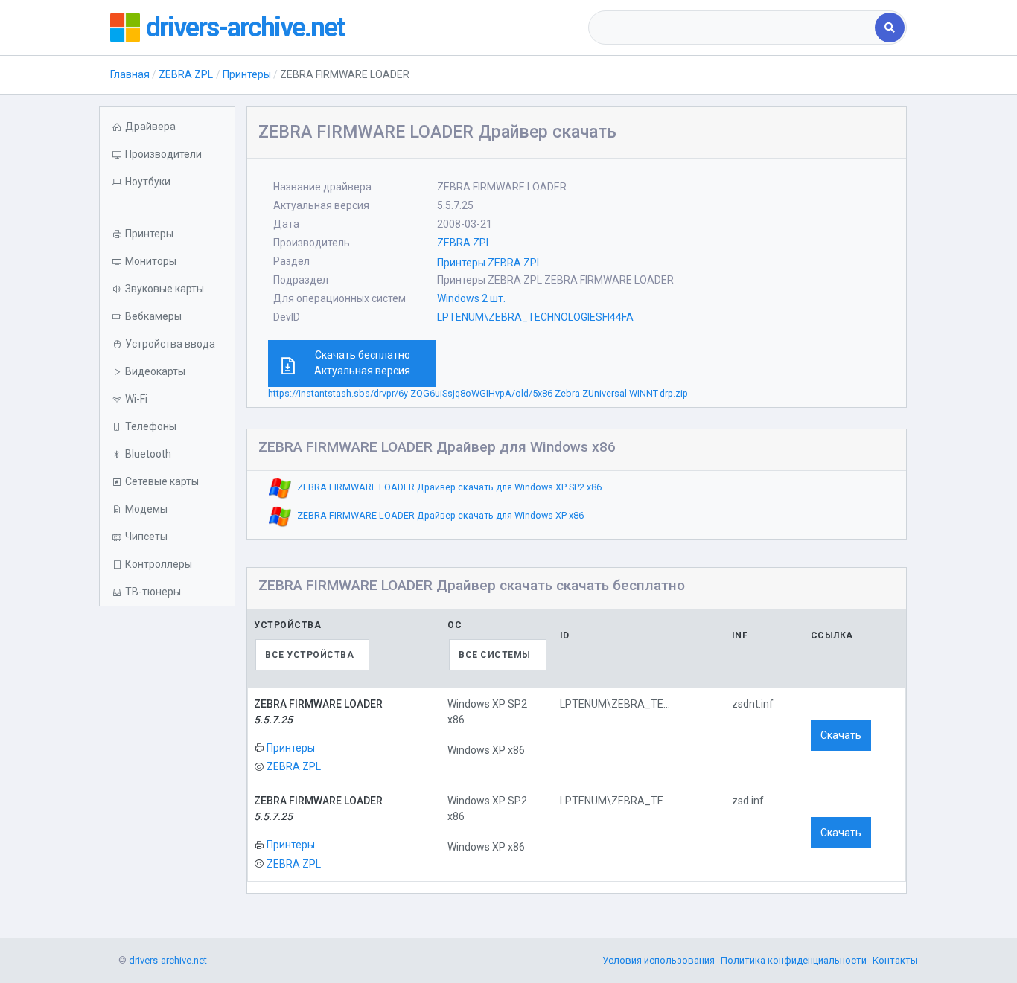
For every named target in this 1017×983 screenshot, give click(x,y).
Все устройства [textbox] (309, 655)
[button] (167, 182)
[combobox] (733, 27)
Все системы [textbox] (495, 655)
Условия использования (658, 960)
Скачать (840, 735)
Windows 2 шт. (471, 298)
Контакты (895, 960)
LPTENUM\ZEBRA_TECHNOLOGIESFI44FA (535, 317)
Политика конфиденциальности (794, 960)
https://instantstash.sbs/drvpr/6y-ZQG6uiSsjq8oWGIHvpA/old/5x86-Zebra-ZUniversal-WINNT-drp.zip (478, 393)
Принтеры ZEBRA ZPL (489, 263)
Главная (130, 74)
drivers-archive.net (245, 27)
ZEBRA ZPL (186, 74)
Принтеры (247, 74)
